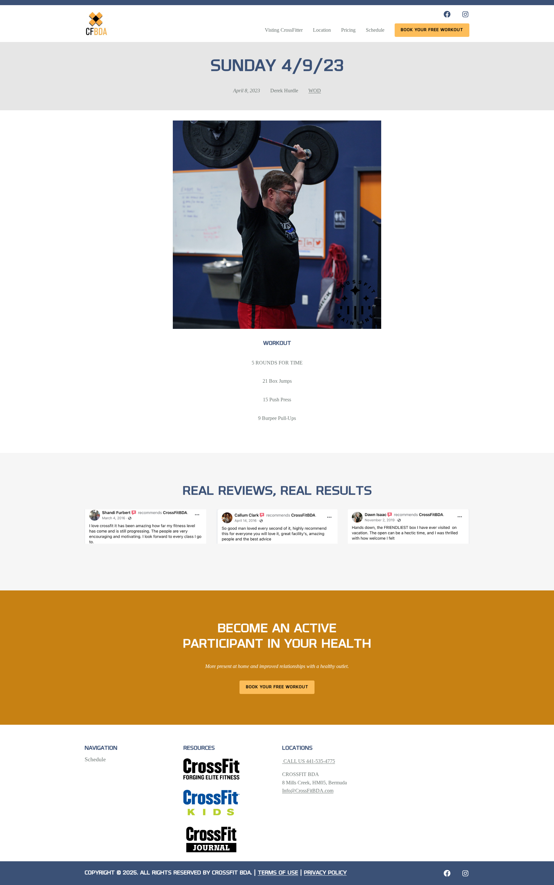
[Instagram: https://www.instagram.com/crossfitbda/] (465, 14)
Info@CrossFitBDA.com (307, 790)
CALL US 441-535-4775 (308, 761)
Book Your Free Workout (277, 687)
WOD (314, 90)
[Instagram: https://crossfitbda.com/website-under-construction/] (465, 873)
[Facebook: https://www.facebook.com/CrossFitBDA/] (447, 14)
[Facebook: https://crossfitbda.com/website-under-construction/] (447, 873)
